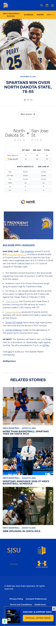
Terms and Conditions (21, 604)
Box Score (26, 114)
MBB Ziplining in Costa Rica (21, 531)
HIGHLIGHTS (28, 245)
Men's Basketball (11, 428)
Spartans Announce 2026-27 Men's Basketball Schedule (26, 482)
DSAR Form (40, 604)
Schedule (28, 15)
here (10, 351)
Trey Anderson (27, 251)
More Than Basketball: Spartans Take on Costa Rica (26, 432)
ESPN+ (46, 345)
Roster (40, 15)
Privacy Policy (16, 599)
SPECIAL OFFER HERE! (40, 619)
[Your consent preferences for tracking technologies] (4, 621)
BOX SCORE (9, 245)
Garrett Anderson (13, 330)
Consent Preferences (36, 599)
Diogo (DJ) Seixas (13, 322)
